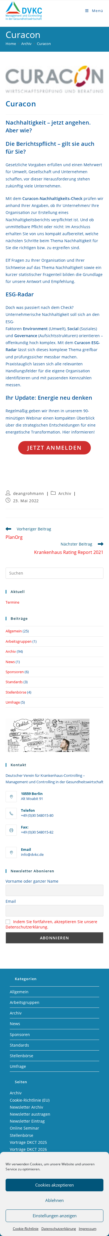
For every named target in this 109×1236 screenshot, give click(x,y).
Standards (14, 681)
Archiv (64, 493)
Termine (12, 602)
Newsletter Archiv (26, 1107)
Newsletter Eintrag (27, 1121)
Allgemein (14, 631)
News (10, 661)
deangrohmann (28, 493)
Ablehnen (54, 1200)
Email (11, 901)
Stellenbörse (16, 692)
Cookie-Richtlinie (26, 1228)
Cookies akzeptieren (54, 1185)
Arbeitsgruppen (19, 641)
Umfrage (13, 702)
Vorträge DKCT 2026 (28, 1149)
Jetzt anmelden (54, 447)
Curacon (44, 43)
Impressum (87, 1228)
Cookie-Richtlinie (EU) (29, 1100)
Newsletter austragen (30, 1114)
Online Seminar (24, 1128)
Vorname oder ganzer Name (32, 881)
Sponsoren (15, 671)
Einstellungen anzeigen (55, 1215)
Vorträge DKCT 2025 (28, 1142)
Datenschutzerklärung (58, 1228)
